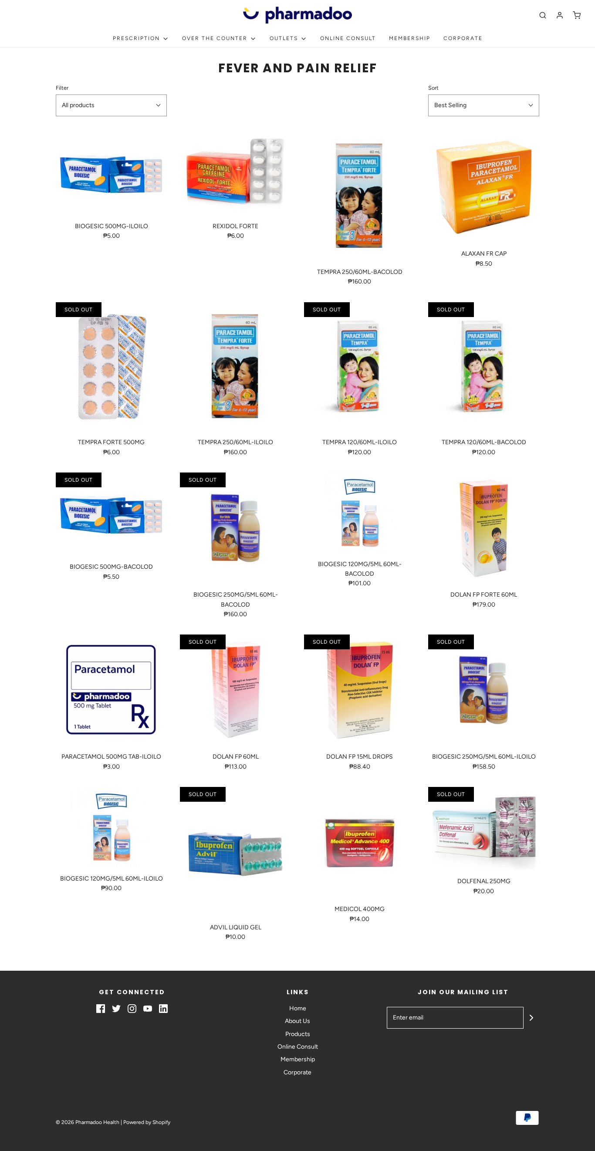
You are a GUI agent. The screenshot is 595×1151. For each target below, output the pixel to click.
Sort (433, 87)
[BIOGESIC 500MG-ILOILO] (111, 173)
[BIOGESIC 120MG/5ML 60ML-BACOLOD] (359, 513)
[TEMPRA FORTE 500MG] (111, 367)
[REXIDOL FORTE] (235, 173)
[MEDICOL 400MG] (359, 842)
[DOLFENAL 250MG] (483, 828)
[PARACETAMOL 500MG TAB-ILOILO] (111, 690)
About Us (297, 1021)
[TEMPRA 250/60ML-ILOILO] (235, 367)
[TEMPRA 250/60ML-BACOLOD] (359, 196)
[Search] (543, 15)
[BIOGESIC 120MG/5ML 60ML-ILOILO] (111, 827)
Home (297, 1008)
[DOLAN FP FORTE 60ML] (483, 528)
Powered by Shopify (146, 1122)
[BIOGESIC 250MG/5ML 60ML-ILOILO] (483, 690)
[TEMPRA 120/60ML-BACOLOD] (483, 367)
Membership (409, 38)
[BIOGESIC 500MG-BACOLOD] (111, 514)
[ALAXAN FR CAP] (483, 187)
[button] (111, 105)
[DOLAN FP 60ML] (235, 690)
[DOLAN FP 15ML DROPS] (359, 690)
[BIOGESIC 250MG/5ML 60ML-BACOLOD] (235, 528)
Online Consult (348, 38)
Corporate (463, 38)
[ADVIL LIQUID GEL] (235, 851)
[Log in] (559, 15)
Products (297, 1034)
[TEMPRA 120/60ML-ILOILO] (359, 367)
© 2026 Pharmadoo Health (87, 1122)
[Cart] (576, 15)
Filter (62, 87)
